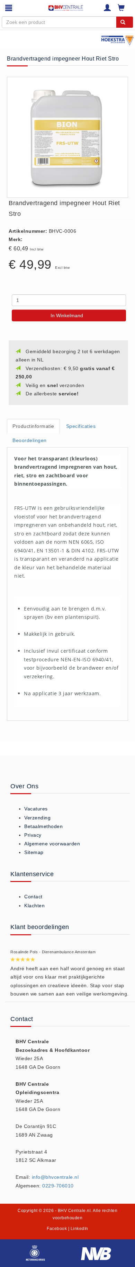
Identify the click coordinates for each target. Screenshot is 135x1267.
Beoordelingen (29, 440)
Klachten (34, 905)
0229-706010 (58, 1185)
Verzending (37, 817)
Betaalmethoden (43, 826)
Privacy (33, 835)
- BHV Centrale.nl (73, 1210)
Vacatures (36, 808)
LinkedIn (79, 1228)
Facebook (57, 1228)
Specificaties (81, 426)
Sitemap (34, 852)
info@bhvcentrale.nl (55, 1177)
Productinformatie (33, 426)
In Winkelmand (67, 315)
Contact (33, 896)
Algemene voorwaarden (52, 843)
